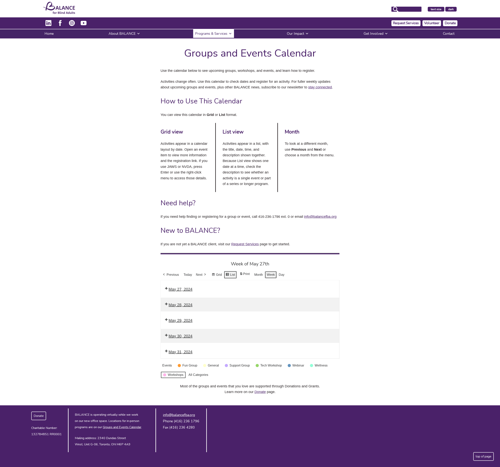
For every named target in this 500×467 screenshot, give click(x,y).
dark (452, 9)
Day (281, 274)
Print (244, 275)
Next (199, 274)
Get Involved (373, 33)
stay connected (320, 87)
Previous (173, 274)
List (230, 275)
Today (188, 274)
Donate (450, 23)
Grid (217, 275)
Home (49, 33)
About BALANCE (122, 33)
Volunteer (431, 23)
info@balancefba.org (320, 217)
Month (258, 274)
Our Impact (295, 33)
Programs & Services (211, 33)
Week (271, 274)
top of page (483, 456)
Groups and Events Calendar (122, 427)
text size (436, 9)
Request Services (406, 23)
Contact (448, 33)
